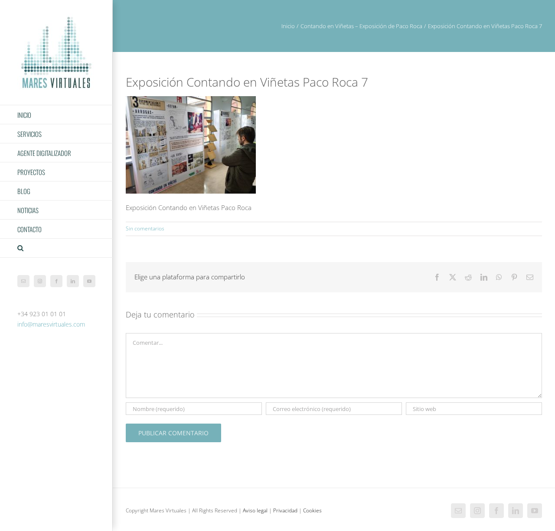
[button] (56, 248)
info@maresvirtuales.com (51, 324)
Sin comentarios (145, 228)
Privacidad (285, 510)
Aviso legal (255, 510)
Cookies (312, 510)
